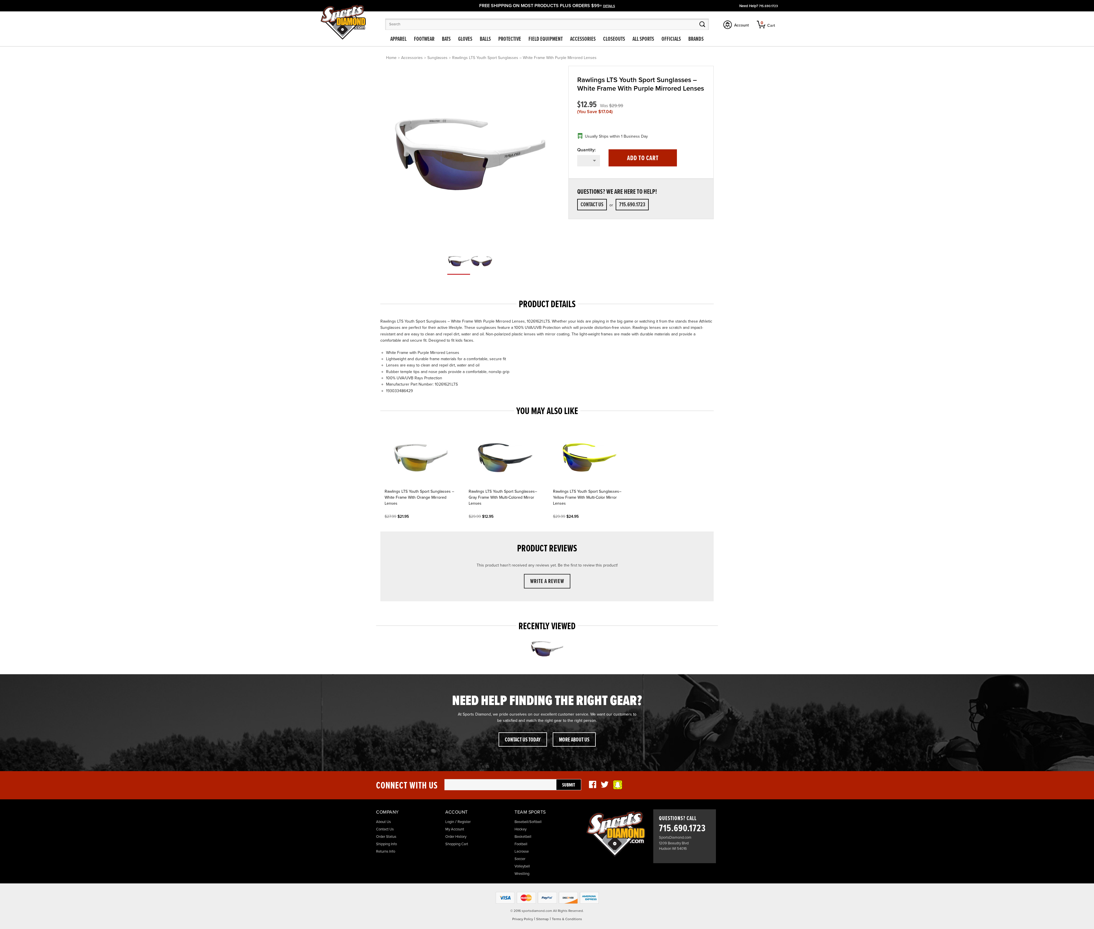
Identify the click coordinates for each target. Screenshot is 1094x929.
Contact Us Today (523, 740)
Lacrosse (522, 851)
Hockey (520, 829)
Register (464, 822)
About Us (383, 822)
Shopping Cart (456, 844)
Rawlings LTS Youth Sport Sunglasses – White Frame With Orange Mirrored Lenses (419, 497)
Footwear (424, 39)
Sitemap (542, 919)
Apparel (398, 39)
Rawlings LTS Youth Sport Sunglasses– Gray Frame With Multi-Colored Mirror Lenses (503, 497)
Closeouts (614, 39)
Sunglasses (437, 57)
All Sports (643, 39)
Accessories (583, 39)
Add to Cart (643, 158)
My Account (454, 829)
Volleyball (522, 866)
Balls (485, 39)
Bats (446, 39)
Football (521, 844)
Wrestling (522, 873)
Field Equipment (545, 39)
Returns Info (385, 851)
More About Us (574, 740)
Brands (696, 39)
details (609, 6)
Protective (509, 39)
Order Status (386, 836)
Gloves (465, 39)
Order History (455, 836)
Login (449, 822)
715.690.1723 (768, 6)
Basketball (523, 836)
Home (391, 57)
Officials (671, 39)
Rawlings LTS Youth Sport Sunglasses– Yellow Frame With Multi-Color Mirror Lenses (587, 497)
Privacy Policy (522, 919)
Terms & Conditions (567, 919)
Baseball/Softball (528, 822)
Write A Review (547, 581)
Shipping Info (386, 844)
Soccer (520, 859)
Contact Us (592, 205)
